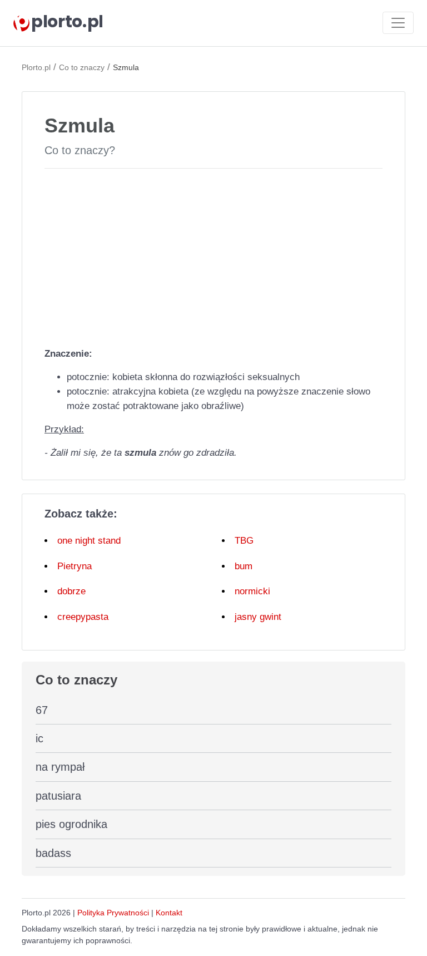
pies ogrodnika (71, 824)
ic (39, 738)
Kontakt (169, 912)
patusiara (58, 796)
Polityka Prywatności (113, 912)
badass (53, 853)
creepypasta (82, 617)
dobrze (71, 591)
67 (42, 710)
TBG (244, 540)
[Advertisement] (213, 255)
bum (243, 566)
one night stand (89, 540)
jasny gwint (258, 617)
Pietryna (74, 566)
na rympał (60, 767)
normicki (252, 591)
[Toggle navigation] (398, 23)
